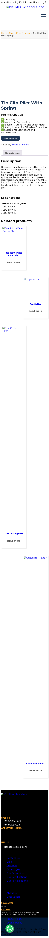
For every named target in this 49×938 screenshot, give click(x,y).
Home (4, 33)
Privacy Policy (14, 919)
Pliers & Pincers (23, 33)
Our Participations (17, 880)
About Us (12, 893)
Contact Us (13, 858)
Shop (11, 33)
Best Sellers (13, 896)
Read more (13, 262)
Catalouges (13, 869)
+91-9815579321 (12, 825)
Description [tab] (12, 153)
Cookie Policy (14, 922)
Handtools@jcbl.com (15, 847)
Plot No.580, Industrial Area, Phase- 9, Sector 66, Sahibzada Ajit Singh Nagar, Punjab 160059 (20, 913)
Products (12, 865)
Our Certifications (17, 877)
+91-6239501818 (12, 821)
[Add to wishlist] (5, 63)
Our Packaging (15, 873)
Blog (9, 861)
